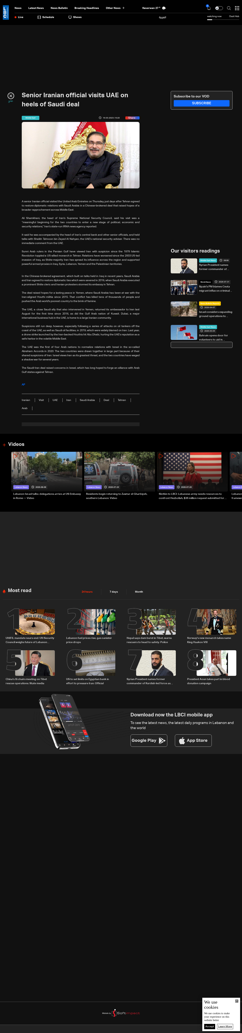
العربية (162, 17)
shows (77, 17)
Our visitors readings (195, 251)
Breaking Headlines (86, 8)
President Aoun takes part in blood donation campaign (208, 681)
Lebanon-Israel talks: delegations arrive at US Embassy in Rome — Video (47, 496)
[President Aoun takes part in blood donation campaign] (211, 668)
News (18, 8)
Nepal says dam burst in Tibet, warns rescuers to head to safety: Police (149, 640)
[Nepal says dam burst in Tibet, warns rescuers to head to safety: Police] (151, 626)
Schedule (48, 17)
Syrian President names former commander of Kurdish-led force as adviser (213, 267)
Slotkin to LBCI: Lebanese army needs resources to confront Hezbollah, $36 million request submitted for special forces (191, 496)
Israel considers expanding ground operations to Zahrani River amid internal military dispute (215, 314)
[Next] (237, 476)
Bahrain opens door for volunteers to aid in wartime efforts (213, 338)
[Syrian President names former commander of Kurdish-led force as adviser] (151, 668)
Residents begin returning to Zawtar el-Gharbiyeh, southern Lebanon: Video (116, 496)
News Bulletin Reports (210, 303)
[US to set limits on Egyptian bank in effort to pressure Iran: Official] (90, 668)
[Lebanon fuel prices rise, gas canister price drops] (90, 626)
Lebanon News (21, 487)
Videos (16, 444)
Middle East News (208, 260)
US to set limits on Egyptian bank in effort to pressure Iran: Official (87, 681)
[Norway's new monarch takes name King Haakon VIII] (211, 626)
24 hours (87, 592)
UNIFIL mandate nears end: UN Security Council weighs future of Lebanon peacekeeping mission (30, 640)
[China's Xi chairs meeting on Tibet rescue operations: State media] (30, 668)
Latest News (36, 8)
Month (139, 592)
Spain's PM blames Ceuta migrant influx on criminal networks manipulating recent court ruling (214, 289)
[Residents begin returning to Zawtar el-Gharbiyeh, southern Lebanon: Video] (119, 476)
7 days (114, 592)
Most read (19, 590)
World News (205, 282)
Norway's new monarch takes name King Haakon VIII (209, 640)
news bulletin (59, 8)
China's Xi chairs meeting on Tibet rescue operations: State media (26, 681)
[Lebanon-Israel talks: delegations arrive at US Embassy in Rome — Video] (46, 476)
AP (23, 384)
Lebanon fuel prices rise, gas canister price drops (89, 640)
